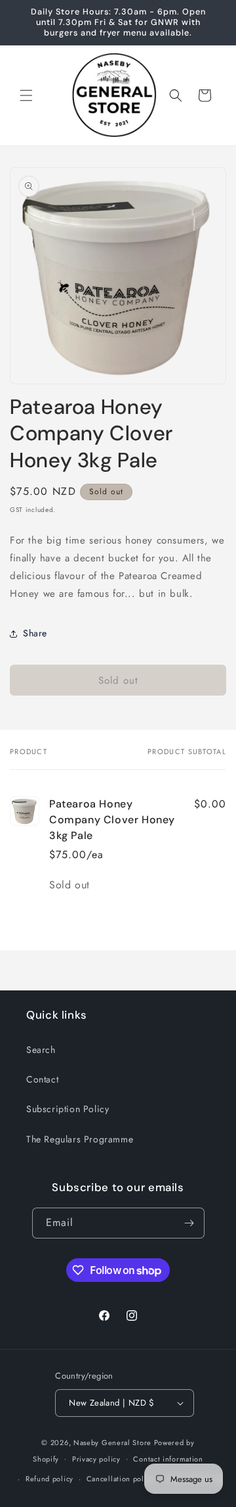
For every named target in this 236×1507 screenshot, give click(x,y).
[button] (26, 95)
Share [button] (35, 633)
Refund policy (49, 1478)
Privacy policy (96, 1459)
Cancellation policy (120, 1478)
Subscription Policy (67, 1108)
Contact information (168, 1459)
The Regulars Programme (79, 1139)
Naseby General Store (112, 1442)
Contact (42, 1079)
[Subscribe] (189, 1223)
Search (41, 1049)
